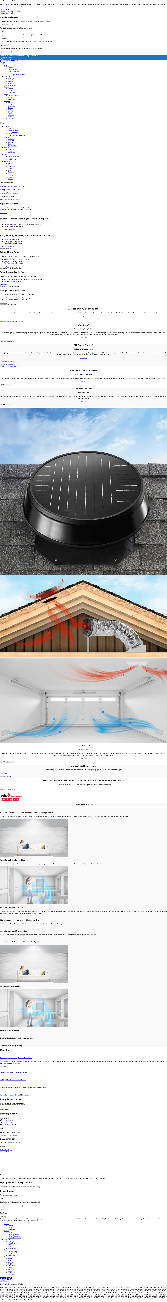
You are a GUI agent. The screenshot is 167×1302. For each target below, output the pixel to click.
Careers (10, 104)
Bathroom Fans (12, 1248)
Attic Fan (10, 81)
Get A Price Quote (6, 385)
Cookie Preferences (6, 13)
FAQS (10, 113)
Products (6, 1231)
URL (1, 1198)
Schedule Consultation (7, 246)
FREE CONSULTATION (9, 61)
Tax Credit (11, 115)
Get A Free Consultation (7, 229)
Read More (3, 1066)
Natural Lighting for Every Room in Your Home (16, 1058)
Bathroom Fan (12, 85)
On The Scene (12, 99)
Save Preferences (6, 52)
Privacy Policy (4, 9)
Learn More (3, 213)
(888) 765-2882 (7, 57)
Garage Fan (11, 83)
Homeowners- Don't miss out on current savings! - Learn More (19, 56)
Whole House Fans (13, 1243)
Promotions (11, 92)
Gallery (6, 94)
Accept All (3, 11)
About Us (11, 102)
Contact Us (11, 106)
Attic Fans (11, 1245)
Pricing (10, 90)
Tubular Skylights (13, 69)
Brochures (11, 111)
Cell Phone (4, 1213)
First (3, 1206)
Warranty (10, 116)
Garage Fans (11, 1246)
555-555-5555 (6, 59)
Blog (9, 109)
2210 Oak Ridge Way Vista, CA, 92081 (12, 186)
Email (2, 1209)
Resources (7, 101)
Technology (15, 71)
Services (6, 87)
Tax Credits (11, 1265)
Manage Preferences (14, 11)
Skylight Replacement (18, 75)
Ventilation (7, 76)
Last (24, 1206)
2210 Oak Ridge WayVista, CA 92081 (6, 1150)
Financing (11, 118)
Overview (11, 68)
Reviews (10, 108)
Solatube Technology (14, 1236)
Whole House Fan (13, 80)
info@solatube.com (10, 1124)
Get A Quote (4, 266)
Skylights (7, 66)
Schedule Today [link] (5, 1109)
